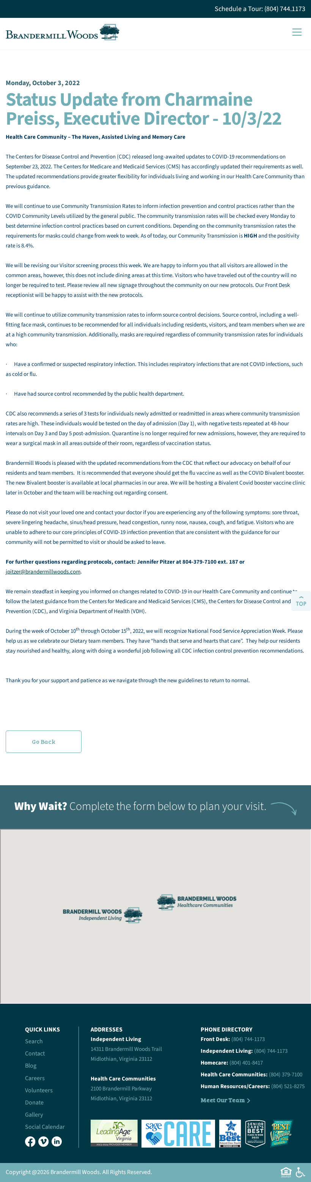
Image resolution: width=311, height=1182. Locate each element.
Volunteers (39, 1090)
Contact (35, 1053)
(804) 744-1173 (248, 1039)
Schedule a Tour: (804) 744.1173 (260, 9)
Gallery (34, 1115)
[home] (62, 32)
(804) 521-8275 (288, 1086)
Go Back (43, 741)
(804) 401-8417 (246, 1063)
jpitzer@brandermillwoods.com (43, 572)
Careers (35, 1078)
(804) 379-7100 (285, 1075)
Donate (34, 1102)
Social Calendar (45, 1127)
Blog (30, 1066)
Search (34, 1041)
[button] (297, 32)
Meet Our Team (223, 1100)
